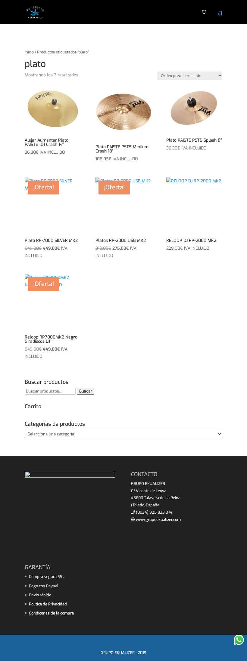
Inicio (29, 52)
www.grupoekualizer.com (158, 519)
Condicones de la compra (51, 613)
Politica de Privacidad (48, 604)
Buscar (85, 391)
